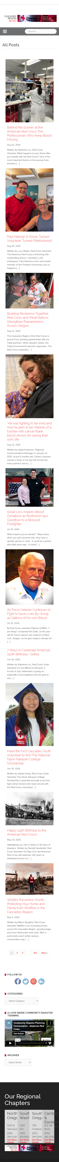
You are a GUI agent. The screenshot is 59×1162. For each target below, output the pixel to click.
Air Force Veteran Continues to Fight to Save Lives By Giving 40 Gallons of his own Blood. (29, 614)
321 (35, 953)
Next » (44, 953)
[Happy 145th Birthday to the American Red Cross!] (29, 809)
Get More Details (12, 1141)
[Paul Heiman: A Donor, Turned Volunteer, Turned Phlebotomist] (29, 200)
